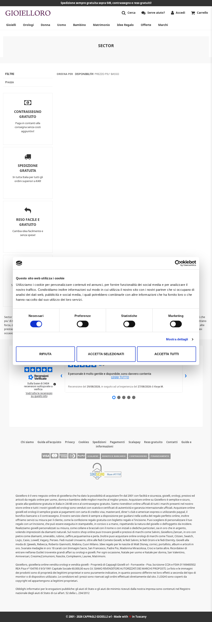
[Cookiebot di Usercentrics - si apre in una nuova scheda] (178, 263)
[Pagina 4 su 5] (128, 397)
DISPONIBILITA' (84, 74)
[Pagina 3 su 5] (123, 397)
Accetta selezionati (106, 354)
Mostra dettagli (177, 339)
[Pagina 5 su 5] (133, 397)
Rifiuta (45, 354)
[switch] (83, 324)
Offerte (146, 25)
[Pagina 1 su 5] (114, 397)
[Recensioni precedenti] (61, 375)
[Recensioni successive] (186, 375)
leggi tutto (120, 377)
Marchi (163, 25)
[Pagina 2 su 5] (118, 397)
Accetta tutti (166, 354)
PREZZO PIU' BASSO (107, 74)
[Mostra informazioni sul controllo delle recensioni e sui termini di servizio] (54, 384)
